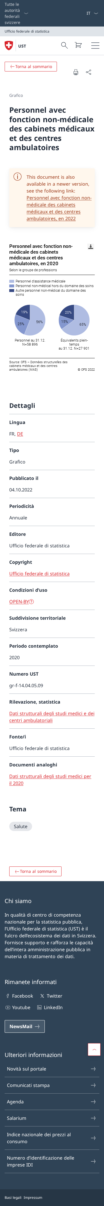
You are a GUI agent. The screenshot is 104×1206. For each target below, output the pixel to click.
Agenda (15, 1101)
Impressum (33, 1197)
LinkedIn (53, 1007)
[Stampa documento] (75, 72)
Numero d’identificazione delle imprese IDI (40, 1161)
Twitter (54, 996)
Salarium (16, 1118)
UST (22, 46)
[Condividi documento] (88, 72)
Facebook (22, 996)
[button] (94, 1049)
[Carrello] (78, 45)
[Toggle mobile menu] (95, 45)
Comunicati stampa (28, 1085)
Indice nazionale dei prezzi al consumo (39, 1138)
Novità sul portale (26, 1069)
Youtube (21, 1007)
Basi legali (13, 1197)
